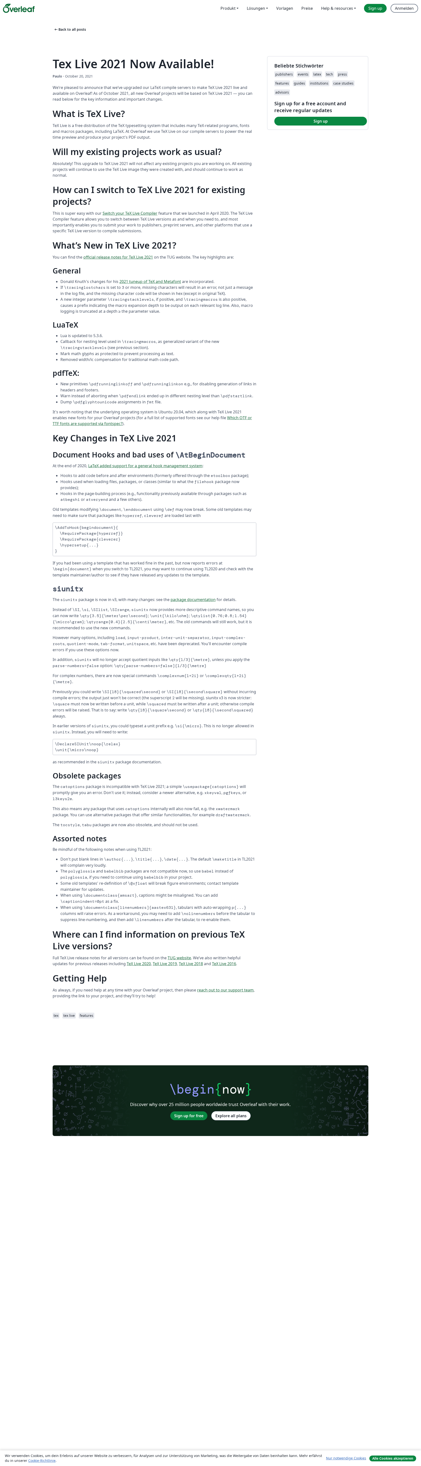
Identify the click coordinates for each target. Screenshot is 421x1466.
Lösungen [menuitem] (256, 8)
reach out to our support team (225, 990)
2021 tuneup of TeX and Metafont (150, 281)
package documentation (193, 599)
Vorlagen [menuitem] (284, 8)
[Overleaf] (19, 8)
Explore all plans (231, 1115)
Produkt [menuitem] (228, 8)
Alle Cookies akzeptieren (392, 1458)
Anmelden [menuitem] (404, 8)
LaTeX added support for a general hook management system (145, 465)
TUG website (179, 958)
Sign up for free (188, 1115)
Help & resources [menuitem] (337, 8)
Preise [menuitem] (307, 8)
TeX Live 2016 (224, 963)
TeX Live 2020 (139, 963)
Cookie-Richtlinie (42, 1460)
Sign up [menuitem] (375, 8)
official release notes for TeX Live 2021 (118, 257)
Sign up (321, 121)
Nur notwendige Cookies (346, 1458)
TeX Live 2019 (165, 963)
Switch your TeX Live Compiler (130, 213)
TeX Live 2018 (191, 963)
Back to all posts (70, 29)
